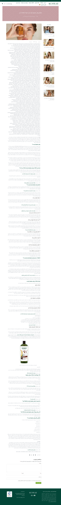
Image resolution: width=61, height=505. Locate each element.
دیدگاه (40, 463)
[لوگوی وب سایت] (53, 3)
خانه (37, 16)
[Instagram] (31, 495)
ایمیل (22, 473)
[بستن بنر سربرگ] (1, 1)
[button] (35, 455)
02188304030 (23, 491)
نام (40, 473)
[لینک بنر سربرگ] (30, 1)
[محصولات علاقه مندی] (4, 4)
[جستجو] (6, 4)
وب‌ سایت (40, 476)
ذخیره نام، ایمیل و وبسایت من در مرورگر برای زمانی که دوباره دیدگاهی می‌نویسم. (29, 480)
